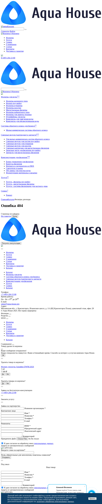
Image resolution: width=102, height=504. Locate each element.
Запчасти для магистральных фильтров (22, 153)
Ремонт (9, 195)
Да (3, 374)
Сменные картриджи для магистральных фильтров (27, 148)
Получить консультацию (11, 243)
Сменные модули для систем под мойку (23, 141)
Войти (12, 31)
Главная (4, 199)
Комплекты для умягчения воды (19, 119)
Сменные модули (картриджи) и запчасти (20, 135)
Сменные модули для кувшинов (19, 144)
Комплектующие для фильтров (15, 157)
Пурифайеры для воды (15, 117)
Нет (7, 374)
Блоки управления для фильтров (19, 162)
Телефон (29, 418)
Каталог (10, 26)
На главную (6, 216)
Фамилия (29, 416)
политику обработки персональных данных (55, 501)
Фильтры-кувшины (14, 106)
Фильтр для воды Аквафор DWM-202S (17, 367)
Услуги (9, 40)
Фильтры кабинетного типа (17, 112)
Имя (27, 413)
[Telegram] (2, 56)
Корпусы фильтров (14, 164)
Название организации (35, 408)
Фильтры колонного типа (17, 101)
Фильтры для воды (10, 97)
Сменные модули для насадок (18, 146)
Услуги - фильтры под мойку (18, 182)
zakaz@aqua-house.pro (10, 304)
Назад (15, 216)
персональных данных (43, 443)
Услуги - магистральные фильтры (20, 184)
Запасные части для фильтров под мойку (23, 150)
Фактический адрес (33, 431)
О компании (11, 44)
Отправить (6, 457)
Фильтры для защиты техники (19, 114)
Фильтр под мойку (14, 103)
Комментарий (28, 436)
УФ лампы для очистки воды (18, 171)
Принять (92, 499)
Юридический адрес (33, 428)
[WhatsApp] (2, 94)
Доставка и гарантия (15, 51)
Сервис (9, 42)
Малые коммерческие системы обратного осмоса (27, 130)
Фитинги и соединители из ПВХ (20, 166)
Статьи (9, 47)
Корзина (15, 33)
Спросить (5, 31)
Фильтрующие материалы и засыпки (21, 173)
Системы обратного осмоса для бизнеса (18, 126)
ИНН (27, 426)
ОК (3, 355)
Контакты (10, 49)
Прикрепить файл (9, 439)
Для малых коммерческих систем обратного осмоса (28, 139)
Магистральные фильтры (16, 110)
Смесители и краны (14, 168)
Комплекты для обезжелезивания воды (22, 121)
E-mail (27, 421)
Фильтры (10, 38)
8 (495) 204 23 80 (8, 58)
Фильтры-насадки (13, 108)
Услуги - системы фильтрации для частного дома (27, 186)
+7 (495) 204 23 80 (8, 294)
